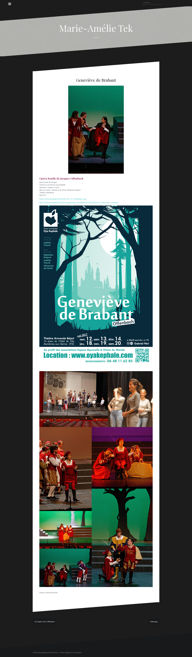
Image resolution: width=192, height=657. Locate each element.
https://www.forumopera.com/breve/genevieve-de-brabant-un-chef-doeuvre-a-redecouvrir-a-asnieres (79, 202)
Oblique (68, 652)
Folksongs (154, 621)
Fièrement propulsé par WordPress (45, 652)
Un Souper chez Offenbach (44, 621)
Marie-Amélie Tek (96, 28)
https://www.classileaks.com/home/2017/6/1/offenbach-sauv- (63, 199)
